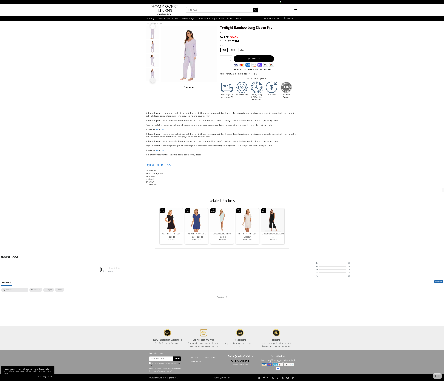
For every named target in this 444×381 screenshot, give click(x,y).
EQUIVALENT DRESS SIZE (160, 165)
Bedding (161, 18)
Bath (176, 18)
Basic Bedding (150, 18)
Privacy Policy (194, 357)
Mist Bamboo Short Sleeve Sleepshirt (222, 235)
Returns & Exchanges (210, 357)
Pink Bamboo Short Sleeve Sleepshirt (247, 235)
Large (242, 50)
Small (224, 50)
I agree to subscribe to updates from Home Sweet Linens (164, 364)
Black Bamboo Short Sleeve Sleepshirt (171, 235)
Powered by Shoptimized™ (222, 377)
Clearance (238, 18)
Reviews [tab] (6, 282)
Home (147, 24)
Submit (177, 358)
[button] (333, 263)
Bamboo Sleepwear (156, 24)
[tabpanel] (222, 305)
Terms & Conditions (196, 361)
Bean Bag (230, 18)
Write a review (438, 282)
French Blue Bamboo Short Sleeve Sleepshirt (197, 235)
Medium (233, 50)
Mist (163, 129)
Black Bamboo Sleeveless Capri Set (273, 235)
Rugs (214, 18)
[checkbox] (59, 290)
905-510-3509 (289, 18)
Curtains (221, 18)
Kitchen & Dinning (187, 18)
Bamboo (170, 18)
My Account (294, 2)
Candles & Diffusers (203, 18)
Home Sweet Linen (160, 377)
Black (157, 129)
